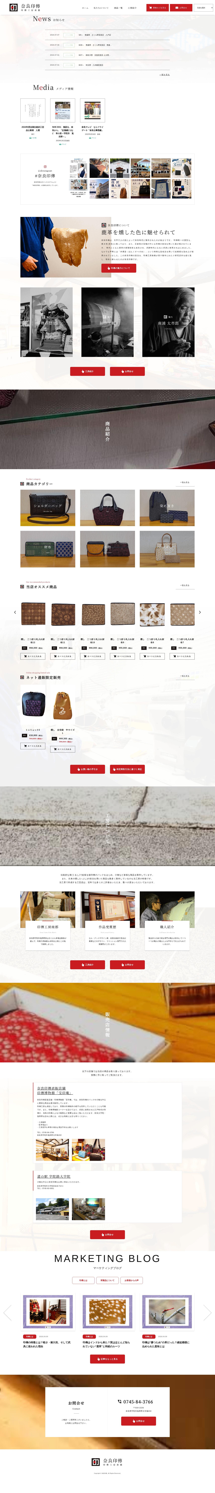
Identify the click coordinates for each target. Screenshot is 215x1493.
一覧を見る (165, 75)
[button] (7, 1313)
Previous (15, 612)
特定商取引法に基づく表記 (129, 769)
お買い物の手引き (89, 769)
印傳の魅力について (120, 268)
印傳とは (83, 1280)
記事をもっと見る (109, 1359)
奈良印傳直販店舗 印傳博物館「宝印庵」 (55, 1090)
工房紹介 (89, 371)
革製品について (107, 1280)
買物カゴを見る (159, 8)
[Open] (78, 168)
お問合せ (183, 8)
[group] (48, 1320)
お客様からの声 (132, 1280)
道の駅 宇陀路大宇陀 (54, 1176)
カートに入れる (35, 656)
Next (200, 612)
